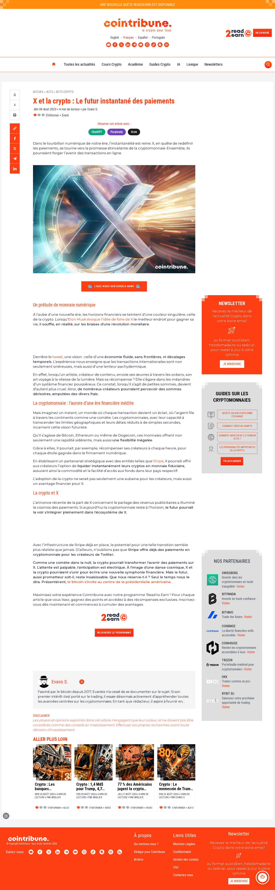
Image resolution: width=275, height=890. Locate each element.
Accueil (38, 91)
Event (65, 115)
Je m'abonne (232, 364)
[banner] (114, 340)
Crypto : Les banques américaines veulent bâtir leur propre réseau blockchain (52, 786)
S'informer (52, 115)
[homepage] (45, 64)
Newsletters (214, 64)
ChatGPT (97, 132)
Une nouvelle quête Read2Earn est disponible (137, 4)
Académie (135, 64)
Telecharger (232, 461)
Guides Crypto (160, 64)
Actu (49, 91)
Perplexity (117, 132)
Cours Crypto (112, 64)
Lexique (192, 64)
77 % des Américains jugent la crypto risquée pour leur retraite (135, 786)
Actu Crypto (65, 91)
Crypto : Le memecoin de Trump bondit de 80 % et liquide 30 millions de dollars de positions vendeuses (176, 786)
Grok (134, 132)
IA (178, 64)
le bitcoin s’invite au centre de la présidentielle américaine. (119, 582)
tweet (57, 357)
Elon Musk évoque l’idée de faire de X (100, 319)
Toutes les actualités (79, 64)
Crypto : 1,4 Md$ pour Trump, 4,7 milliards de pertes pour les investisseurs (92, 786)
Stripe (158, 461)
